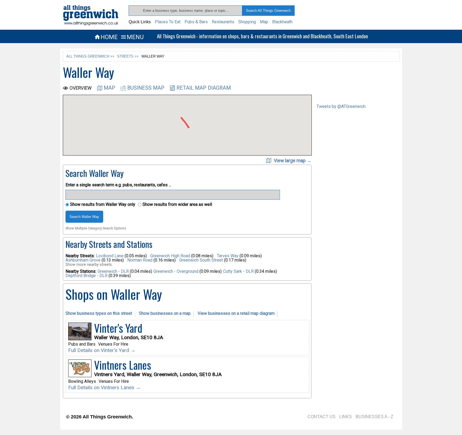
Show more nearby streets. (89, 265)
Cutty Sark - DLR (238, 271)
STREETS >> (128, 56)
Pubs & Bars (196, 21)
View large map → (292, 160)
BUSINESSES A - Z (374, 416)
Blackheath (282, 21)
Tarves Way (228, 255)
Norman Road (140, 260)
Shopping (247, 21)
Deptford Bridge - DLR (86, 275)
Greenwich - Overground (175, 271)
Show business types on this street (99, 313)
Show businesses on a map (165, 313)
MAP (109, 88)
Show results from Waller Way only (102, 204)
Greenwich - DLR (113, 271)
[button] (210, 118)
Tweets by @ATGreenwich (341, 106)
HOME (106, 36)
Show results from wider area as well (176, 204)
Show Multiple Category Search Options (96, 228)
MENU (132, 36)
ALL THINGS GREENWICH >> (90, 56)
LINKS (345, 416)
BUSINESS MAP (145, 88)
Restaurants (223, 21)
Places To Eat (167, 21)
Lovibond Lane (110, 255)
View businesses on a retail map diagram (236, 313)
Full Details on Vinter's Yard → (102, 350)
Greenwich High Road (170, 255)
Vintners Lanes (122, 365)
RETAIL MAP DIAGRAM (203, 88)
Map (264, 21)
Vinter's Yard (118, 328)
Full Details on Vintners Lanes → (104, 387)
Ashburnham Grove (84, 260)
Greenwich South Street (201, 260)
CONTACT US (321, 416)
